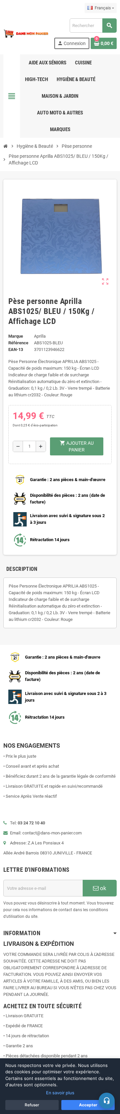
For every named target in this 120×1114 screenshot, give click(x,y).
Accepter (88, 1104)
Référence (18, 342)
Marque (15, 336)
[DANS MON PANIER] (26, 33)
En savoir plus (60, 1092)
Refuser (32, 1104)
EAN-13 (15, 349)
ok (102, 888)
